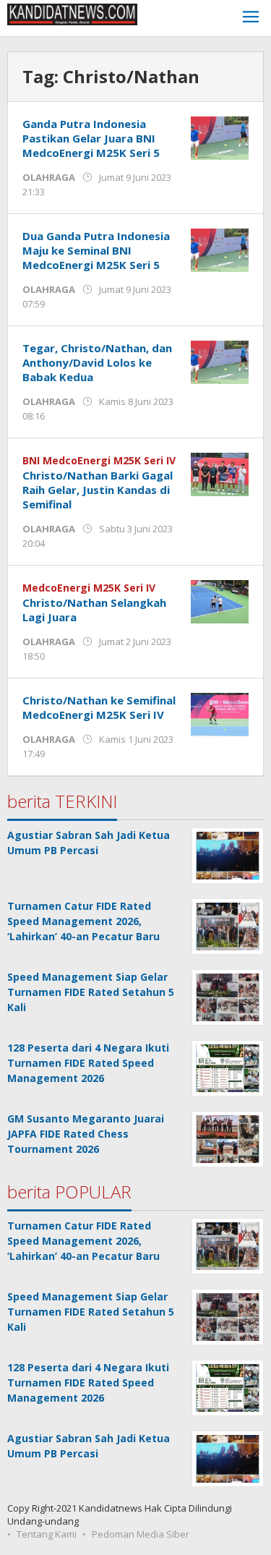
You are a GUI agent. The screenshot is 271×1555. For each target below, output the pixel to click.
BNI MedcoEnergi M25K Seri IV (99, 460)
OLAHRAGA (48, 177)
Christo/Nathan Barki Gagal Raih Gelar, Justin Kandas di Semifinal (97, 489)
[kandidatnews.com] (72, 13)
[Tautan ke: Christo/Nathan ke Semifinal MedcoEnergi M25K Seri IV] (220, 713)
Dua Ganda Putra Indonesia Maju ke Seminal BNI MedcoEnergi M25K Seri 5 (96, 250)
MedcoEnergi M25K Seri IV (88, 588)
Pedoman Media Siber (140, 1534)
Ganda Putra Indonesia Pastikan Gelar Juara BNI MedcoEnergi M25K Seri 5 (91, 138)
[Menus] (251, 18)
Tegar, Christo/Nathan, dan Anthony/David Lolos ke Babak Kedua (97, 362)
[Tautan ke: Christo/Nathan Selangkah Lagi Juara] (220, 601)
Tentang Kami (47, 1534)
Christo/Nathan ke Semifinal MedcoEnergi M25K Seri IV (99, 707)
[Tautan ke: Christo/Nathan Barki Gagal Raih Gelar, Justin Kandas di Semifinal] (220, 473)
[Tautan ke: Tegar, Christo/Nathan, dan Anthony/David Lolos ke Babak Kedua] (220, 361)
